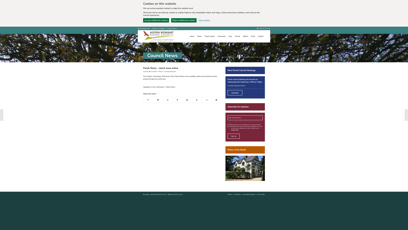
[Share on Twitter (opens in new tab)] (158, 100)
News (244, 57)
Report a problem (158, 28)
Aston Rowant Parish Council (158, 194)
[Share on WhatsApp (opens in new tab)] (168, 100)
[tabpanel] (245, 168)
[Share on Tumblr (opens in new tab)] (197, 100)
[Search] (263, 28)
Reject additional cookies (183, 20)
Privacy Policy (235, 130)
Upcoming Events (144, 28)
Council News (172, 28)
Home (231, 57)
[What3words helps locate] (406, 115)
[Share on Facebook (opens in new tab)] (148, 100)
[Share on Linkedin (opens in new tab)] (187, 100)
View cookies (204, 20)
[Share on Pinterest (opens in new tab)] (177, 100)
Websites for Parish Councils (175, 194)
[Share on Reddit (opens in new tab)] (207, 100)
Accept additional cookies (156, 20)
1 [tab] (245, 182)
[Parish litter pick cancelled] (1, 115)
